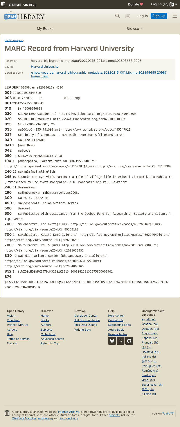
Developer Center (85, 315)
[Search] (117, 16)
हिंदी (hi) (146, 347)
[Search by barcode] (127, 16)
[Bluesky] (112, 341)
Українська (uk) (152, 384)
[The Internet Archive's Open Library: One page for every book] (23, 16)
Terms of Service (18, 338)
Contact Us (115, 320)
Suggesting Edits (119, 324)
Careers (12, 329)
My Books (45, 28)
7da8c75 (168, 413)
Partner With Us (17, 324)
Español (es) (150, 338)
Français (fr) (150, 342)
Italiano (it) (149, 356)
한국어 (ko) (149, 361)
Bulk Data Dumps (85, 324)
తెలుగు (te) (148, 380)
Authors (46, 324)
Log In (142, 16)
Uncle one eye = (14, 40)
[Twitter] (120, 341)
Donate (135, 4)
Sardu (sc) (149, 375)
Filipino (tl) (149, 393)
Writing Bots (82, 329)
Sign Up (159, 16)
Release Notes (117, 334)
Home (45, 315)
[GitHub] (129, 341)
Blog (10, 334)
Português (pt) (151, 366)
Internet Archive (68, 411)
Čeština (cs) (150, 324)
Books (45, 320)
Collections (48, 334)
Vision (11, 315)
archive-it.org (68, 418)
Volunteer (13, 320)
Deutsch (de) (150, 328)
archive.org (45, 418)
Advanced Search (52, 338)
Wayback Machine (24, 418)
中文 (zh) (148, 389)
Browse (133, 28)
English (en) (150, 333)
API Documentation (87, 320)
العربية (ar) (148, 319)
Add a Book (116, 329)
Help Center (116, 315)
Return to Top (50, 343)
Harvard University (44, 66)
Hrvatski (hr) (150, 352)
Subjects (46, 329)
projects (114, 415)
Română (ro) (150, 370)
